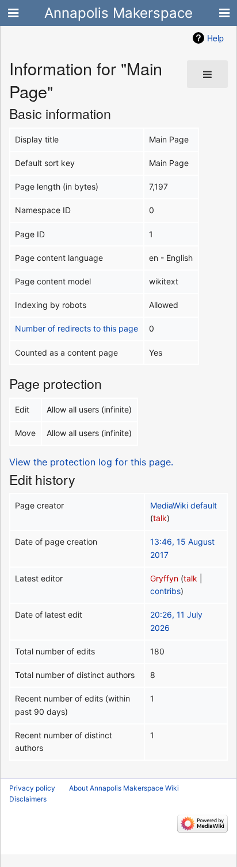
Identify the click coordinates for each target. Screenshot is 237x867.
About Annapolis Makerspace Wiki (124, 788)
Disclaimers (28, 799)
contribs (165, 591)
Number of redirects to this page (76, 328)
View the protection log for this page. (91, 462)
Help (215, 38)
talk (160, 518)
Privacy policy (32, 788)
